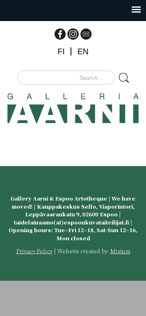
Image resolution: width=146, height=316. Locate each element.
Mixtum (120, 251)
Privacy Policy (34, 251)
